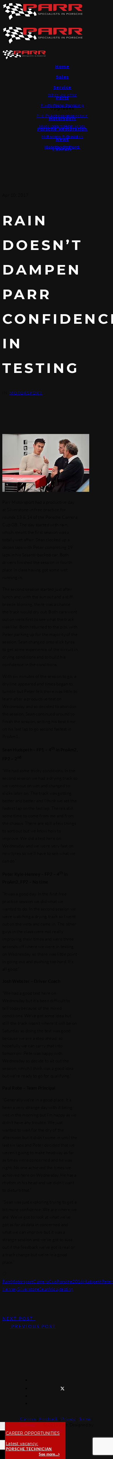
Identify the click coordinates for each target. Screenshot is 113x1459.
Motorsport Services (62, 137)
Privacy (68, 1419)
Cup (52, 1281)
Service (62, 87)
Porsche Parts (62, 105)
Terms (85, 1419)
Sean (43, 1289)
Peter (107, 1281)
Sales (62, 77)
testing (66, 1289)
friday (54, 1289)
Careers (28, 1419)
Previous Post (33, 1326)
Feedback (48, 1419)
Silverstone (28, 1289)
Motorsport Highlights (62, 126)
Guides (62, 147)
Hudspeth (92, 1281)
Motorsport (25, 392)
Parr (6, 1281)
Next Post (18, 1318)
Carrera (40, 1281)
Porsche (64, 1281)
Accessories (62, 116)
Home (62, 66)
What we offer (62, 95)
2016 (77, 1281)
